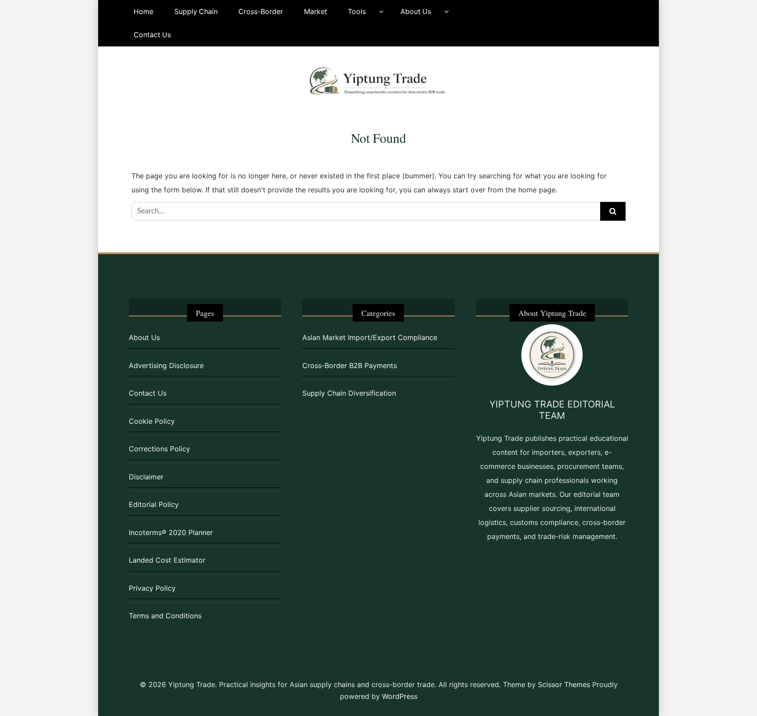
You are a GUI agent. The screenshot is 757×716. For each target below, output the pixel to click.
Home (143, 11)
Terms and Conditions (165, 615)
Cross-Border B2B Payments (349, 365)
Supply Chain (196, 11)
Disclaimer (146, 476)
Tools (357, 11)
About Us (415, 11)
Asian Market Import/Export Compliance (369, 337)
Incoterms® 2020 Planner (171, 532)
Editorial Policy (154, 504)
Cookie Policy (152, 421)
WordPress (399, 696)
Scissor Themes (564, 684)
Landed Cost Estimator (167, 560)
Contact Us (152, 35)
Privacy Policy (152, 588)
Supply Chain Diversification (349, 393)
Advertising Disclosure (166, 365)
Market (315, 11)
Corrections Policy (159, 448)
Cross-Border (260, 11)
